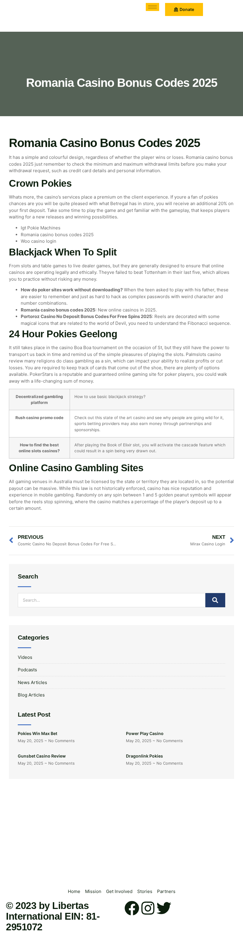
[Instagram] (147, 908)
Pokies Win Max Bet (37, 733)
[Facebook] (131, 908)
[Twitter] (163, 908)
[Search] (215, 600)
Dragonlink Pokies (144, 755)
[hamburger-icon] (152, 7)
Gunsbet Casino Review (42, 755)
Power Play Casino (145, 733)
